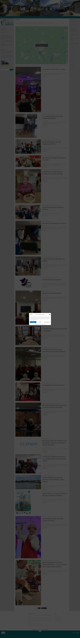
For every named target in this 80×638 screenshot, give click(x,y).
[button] (49, 314)
